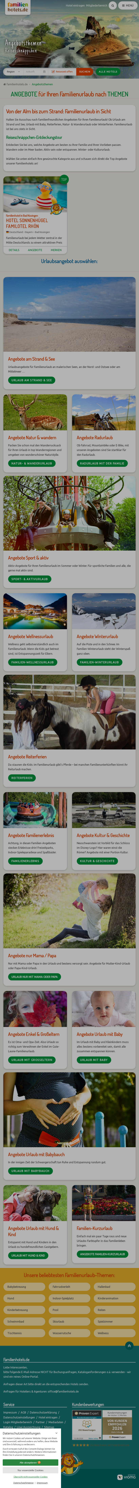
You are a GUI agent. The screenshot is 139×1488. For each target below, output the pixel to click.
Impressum (42, 1482)
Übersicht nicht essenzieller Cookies (31, 1476)
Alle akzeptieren (28, 1462)
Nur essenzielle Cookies (30, 1470)
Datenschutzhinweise (23, 1482)
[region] (30, 1447)
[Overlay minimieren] (56, 1433)
